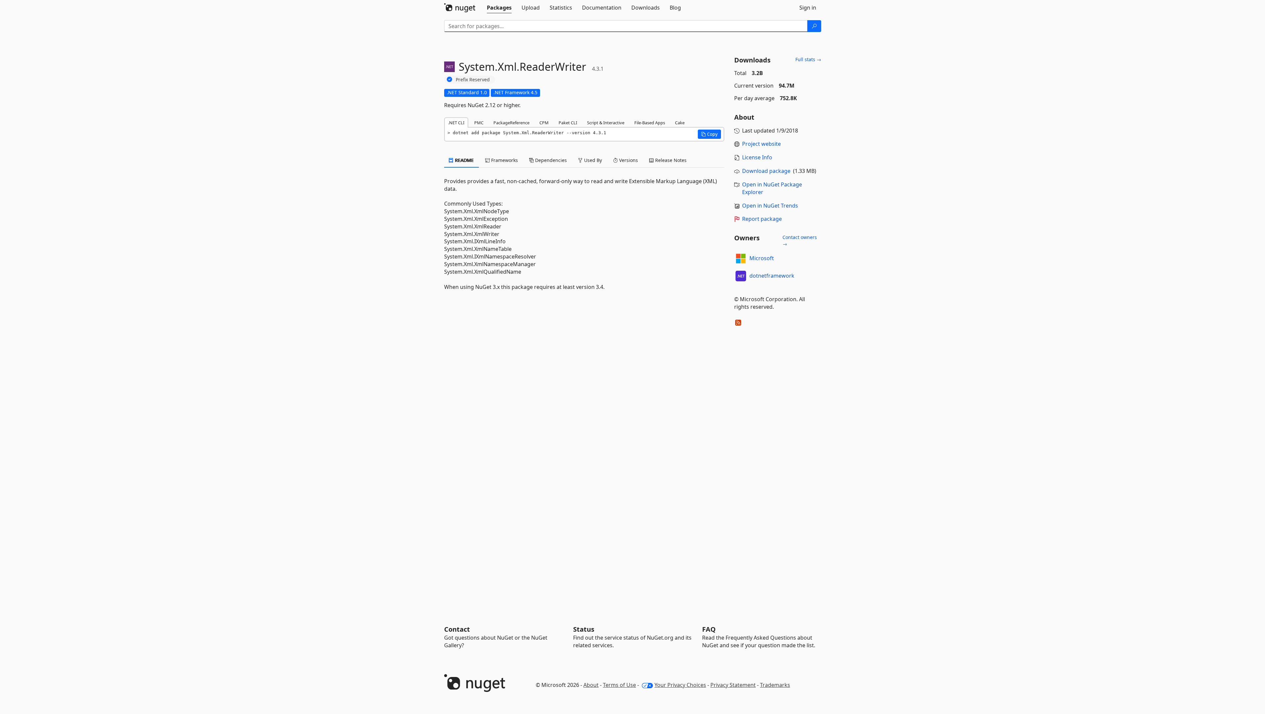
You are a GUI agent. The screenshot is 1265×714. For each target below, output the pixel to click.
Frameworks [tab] (504, 160)
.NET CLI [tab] (456, 123)
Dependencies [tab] (550, 160)
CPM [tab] (544, 123)
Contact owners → (799, 240)
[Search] (814, 26)
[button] (709, 134)
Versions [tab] (628, 160)
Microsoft (761, 258)
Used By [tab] (592, 160)
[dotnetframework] (741, 276)
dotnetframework (771, 275)
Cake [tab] (680, 123)
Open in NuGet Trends (770, 205)
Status (583, 629)
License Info (757, 157)
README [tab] (464, 160)
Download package (766, 171)
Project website (761, 143)
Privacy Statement (733, 685)
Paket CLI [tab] (568, 123)
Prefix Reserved (473, 79)
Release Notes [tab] (670, 160)
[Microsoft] (741, 258)
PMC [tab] (479, 123)
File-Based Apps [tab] (649, 123)
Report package (762, 218)
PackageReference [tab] (511, 123)
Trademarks (775, 685)
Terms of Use (619, 685)
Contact (457, 629)
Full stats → (808, 59)
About (591, 685)
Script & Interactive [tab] (605, 123)
